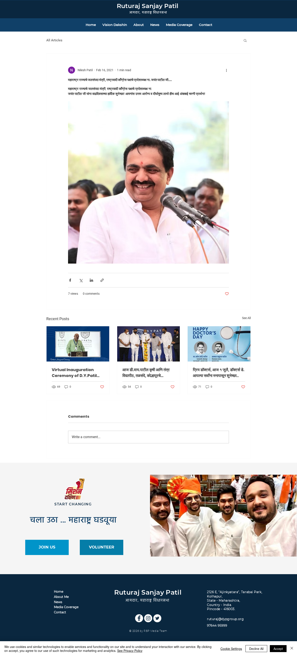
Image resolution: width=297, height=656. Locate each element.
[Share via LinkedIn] (91, 280)
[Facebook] (139, 618)
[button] (245, 40)
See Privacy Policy (129, 650)
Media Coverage (66, 607)
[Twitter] (157, 618)
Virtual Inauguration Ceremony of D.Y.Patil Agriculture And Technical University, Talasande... (74, 372)
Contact (60, 612)
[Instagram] (148, 618)
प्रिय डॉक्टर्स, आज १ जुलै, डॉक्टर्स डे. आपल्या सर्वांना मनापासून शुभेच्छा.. (218, 372)
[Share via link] (102, 280)
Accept (278, 648)
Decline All (256, 648)
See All (246, 318)
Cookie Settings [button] (231, 648)
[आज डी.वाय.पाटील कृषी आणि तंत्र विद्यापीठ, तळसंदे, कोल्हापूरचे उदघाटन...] (148, 344)
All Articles (54, 40)
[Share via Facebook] (70, 280)
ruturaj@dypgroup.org (225, 619)
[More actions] (226, 70)
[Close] (291, 649)
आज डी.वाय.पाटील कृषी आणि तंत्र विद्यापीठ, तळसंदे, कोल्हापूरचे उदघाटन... (146, 372)
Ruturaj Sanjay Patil (147, 6)
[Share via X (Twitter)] (81, 280)
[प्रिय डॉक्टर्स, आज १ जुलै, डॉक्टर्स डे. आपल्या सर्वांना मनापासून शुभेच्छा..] (219, 344)
